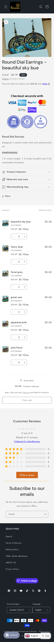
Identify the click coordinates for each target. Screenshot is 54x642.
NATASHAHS (16, 631)
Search (9, 536)
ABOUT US (11, 562)
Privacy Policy (12, 569)
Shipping (5, 79)
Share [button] (7, 196)
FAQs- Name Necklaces (17, 556)
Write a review (27, 475)
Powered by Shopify (29, 631)
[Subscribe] (45, 514)
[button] (6, 7)
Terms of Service (13, 542)
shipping (25, 392)
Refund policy (12, 549)
